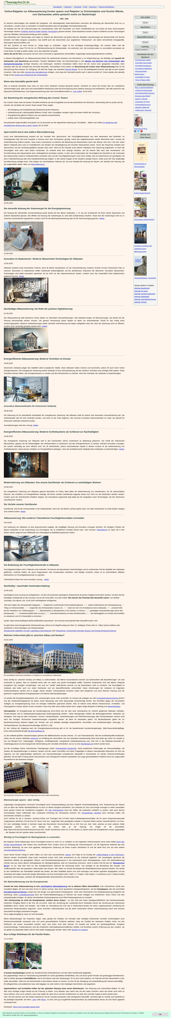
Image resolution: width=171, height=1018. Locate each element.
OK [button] (160, 1014)
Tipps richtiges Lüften (142, 80)
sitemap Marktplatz (141, 297)
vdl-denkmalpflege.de (36, 731)
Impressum (93, 7)
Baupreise (68, 7)
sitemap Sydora (140, 302)
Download (77, 7)
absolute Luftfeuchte (142, 107)
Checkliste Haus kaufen (143, 63)
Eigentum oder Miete (142, 96)
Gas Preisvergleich (56, 810)
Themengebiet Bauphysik (65, 748)
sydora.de (34, 738)
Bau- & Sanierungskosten (144, 87)
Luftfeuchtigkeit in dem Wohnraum (110, 855)
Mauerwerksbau (114, 706)
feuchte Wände (71, 69)
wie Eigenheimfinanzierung (144, 93)
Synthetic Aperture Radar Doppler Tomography (39, 31)
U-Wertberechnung (26, 895)
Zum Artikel (77, 91)
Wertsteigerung (87, 744)
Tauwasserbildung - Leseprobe (145, 278)
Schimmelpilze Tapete (143, 60)
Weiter (101, 218)
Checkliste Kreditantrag (143, 68)
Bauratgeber (57, 7)
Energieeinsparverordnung (108, 698)
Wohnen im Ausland (80, 930)
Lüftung (68, 855)
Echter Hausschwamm (142, 193)
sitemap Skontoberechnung (145, 299)
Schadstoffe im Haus (142, 77)
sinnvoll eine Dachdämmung (36, 72)
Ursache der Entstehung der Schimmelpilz (30, 75)
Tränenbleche (101, 530)
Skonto (144, 99)
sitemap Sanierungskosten (144, 294)
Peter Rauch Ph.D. (140, 129)
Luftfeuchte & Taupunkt (143, 110)
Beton (43, 1000)
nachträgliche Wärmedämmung (54, 886)
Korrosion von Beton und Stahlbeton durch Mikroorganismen (143, 248)
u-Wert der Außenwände (143, 90)
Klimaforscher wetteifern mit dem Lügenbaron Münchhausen (27, 631)
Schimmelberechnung (143, 104)
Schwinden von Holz (142, 102)
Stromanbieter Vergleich (91, 813)
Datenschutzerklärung (106, 7)
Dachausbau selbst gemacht (144, 219)
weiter (46, 580)
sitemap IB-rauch (141, 291)
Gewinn (138, 99)
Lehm (34, 1000)
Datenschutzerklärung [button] (31, 1015)
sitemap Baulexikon (142, 288)
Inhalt (85, 7)
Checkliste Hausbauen (143, 66)
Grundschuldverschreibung (14, 850)
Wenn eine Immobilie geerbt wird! (26, 1007)
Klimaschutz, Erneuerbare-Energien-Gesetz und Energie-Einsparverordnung (86, 631)
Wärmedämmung (38, 164)
